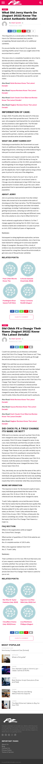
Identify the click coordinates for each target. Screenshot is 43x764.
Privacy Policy (7, 750)
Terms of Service (8, 752)
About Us (5, 744)
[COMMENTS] (33, 31)
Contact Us (6, 748)
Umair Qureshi (16, 23)
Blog (3, 746)
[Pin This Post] (24, 31)
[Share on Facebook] (10, 31)
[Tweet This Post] (14, 31)
